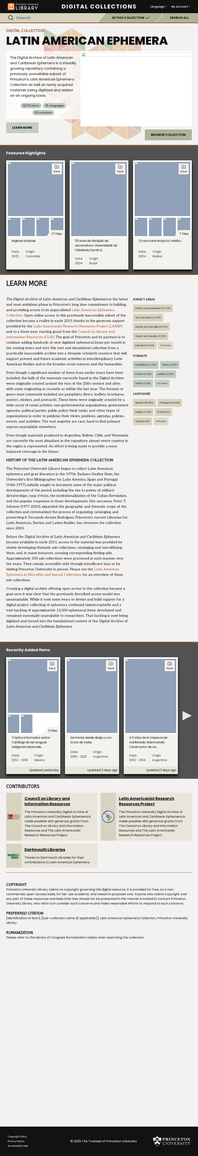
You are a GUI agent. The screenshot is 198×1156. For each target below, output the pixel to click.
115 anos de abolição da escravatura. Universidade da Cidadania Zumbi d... (96, 245)
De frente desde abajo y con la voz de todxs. (90, 739)
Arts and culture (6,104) (148, 317)
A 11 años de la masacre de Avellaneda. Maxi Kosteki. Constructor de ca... (148, 742)
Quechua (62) (142, 421)
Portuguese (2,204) (170, 402)
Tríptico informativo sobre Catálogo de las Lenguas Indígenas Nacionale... (31, 742)
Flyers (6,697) (169, 364)
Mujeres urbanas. (24, 241)
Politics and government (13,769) (152, 308)
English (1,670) (143, 412)
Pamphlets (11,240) (145, 364)
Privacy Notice (16, 1141)
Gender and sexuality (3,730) (150, 336)
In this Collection (128, 17)
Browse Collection (168, 135)
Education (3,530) (144, 345)
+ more (165, 345)
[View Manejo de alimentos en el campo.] (136, 89)
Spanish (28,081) (144, 402)
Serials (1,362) (143, 383)
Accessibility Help (18, 1145)
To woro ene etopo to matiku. (159, 241)
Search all (179, 17)
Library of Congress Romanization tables (66, 937)
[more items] (187, 715)
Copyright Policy (17, 1136)
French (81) (163, 412)
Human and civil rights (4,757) (151, 326)
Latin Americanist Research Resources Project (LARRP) (77, 326)
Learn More (22, 127)
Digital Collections (99, 6)
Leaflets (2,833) (165, 374)
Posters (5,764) (143, 374)
